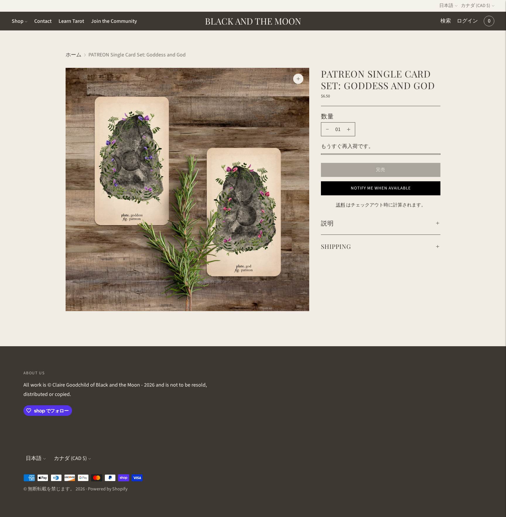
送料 (340, 205)
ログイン (467, 21)
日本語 (446, 5)
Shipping (336, 246)
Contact (43, 21)
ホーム (73, 54)
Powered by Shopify (107, 489)
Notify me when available (381, 188)
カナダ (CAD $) (475, 5)
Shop (17, 21)
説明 (327, 223)
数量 (327, 116)
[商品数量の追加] (348, 129)
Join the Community (114, 21)
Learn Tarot (71, 21)
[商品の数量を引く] (327, 129)
